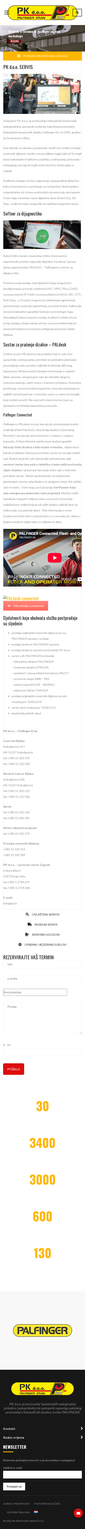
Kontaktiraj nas (18, 1512)
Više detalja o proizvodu (28, 605)
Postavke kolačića (47, 1503)
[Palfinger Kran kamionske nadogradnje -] (42, 12)
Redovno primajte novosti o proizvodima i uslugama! (39, 1460)
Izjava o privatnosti (16, 1503)
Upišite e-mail (12, 1467)
